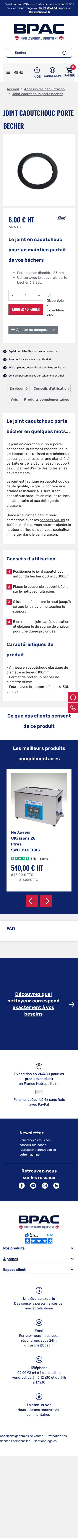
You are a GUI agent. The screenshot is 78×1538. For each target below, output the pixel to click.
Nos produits (14, 1248)
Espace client (14, 1270)
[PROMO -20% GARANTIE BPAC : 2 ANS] (39, 801)
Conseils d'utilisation (51, 388)
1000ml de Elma (19, 525)
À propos (10, 1259)
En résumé (19, 388)
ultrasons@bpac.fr (39, 12)
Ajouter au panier (26, 309)
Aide (37, 76)
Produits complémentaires (46, 399)
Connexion (52, 76)
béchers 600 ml (52, 520)
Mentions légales (45, 1441)
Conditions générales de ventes (21, 1436)
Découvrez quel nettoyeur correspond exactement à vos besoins (33, 1004)
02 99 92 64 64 (48, 8)
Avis (14, 399)
